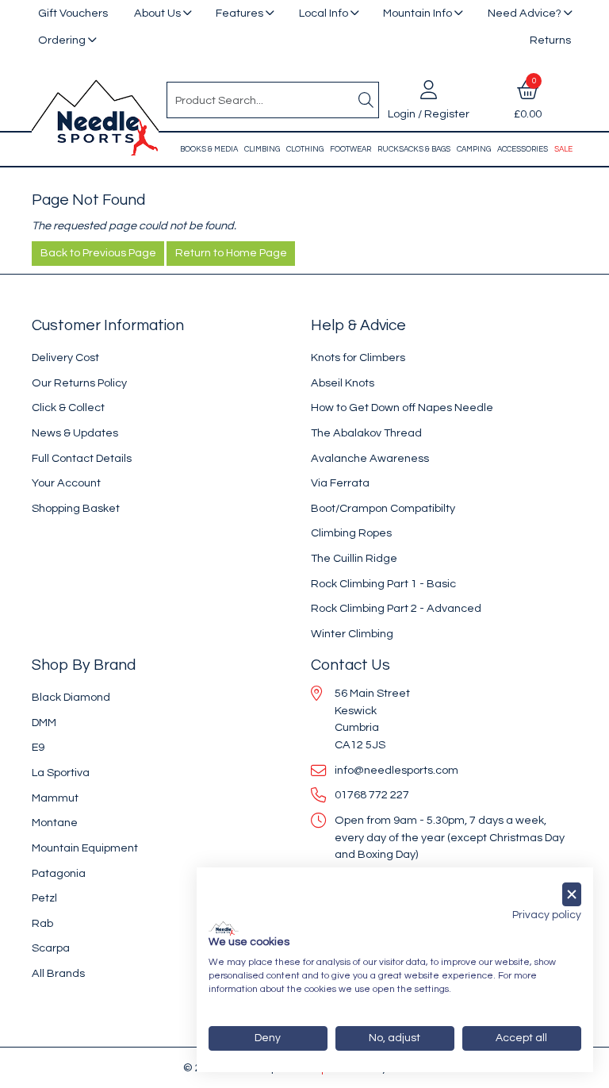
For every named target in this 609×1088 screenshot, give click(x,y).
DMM (44, 723)
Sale (563, 149)
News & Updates (75, 433)
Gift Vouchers (73, 13)
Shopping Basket (76, 508)
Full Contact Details (82, 458)
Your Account (66, 483)
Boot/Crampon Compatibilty (383, 508)
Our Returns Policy (79, 383)
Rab (42, 923)
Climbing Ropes (351, 533)
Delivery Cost (65, 357)
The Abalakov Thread (366, 433)
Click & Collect (68, 407)
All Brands (58, 973)
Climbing (262, 149)
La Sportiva (61, 773)
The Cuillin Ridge (354, 558)
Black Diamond (71, 697)
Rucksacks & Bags (413, 149)
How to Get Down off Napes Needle (402, 407)
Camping (474, 149)
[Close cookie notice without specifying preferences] (571, 894)
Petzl (44, 898)
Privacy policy (546, 915)
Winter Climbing (352, 634)
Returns (550, 40)
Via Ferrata (340, 483)
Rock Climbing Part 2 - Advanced (396, 608)
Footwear (350, 149)
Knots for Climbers (358, 357)
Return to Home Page (231, 253)
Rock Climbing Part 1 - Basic (383, 584)
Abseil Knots (342, 383)
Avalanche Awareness (370, 458)
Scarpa (51, 948)
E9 (38, 747)
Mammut (55, 798)
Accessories (522, 149)
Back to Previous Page (98, 253)
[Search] (365, 100)
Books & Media (209, 149)
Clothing (305, 149)
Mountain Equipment (85, 848)
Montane (55, 822)
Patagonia (59, 873)
